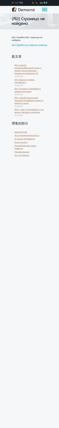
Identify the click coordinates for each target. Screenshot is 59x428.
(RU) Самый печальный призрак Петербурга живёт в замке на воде (28, 100)
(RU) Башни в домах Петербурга (24, 81)
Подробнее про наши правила (25, 147)
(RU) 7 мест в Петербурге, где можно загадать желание (29, 111)
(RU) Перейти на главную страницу (29, 44)
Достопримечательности (26, 135)
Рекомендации (21, 151)
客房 (45, 2)
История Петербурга (24, 138)
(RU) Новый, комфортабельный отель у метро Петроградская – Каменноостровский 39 (27, 69)
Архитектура (20, 132)
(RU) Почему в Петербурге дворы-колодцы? (27, 90)
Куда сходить (21, 142)
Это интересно (21, 155)
